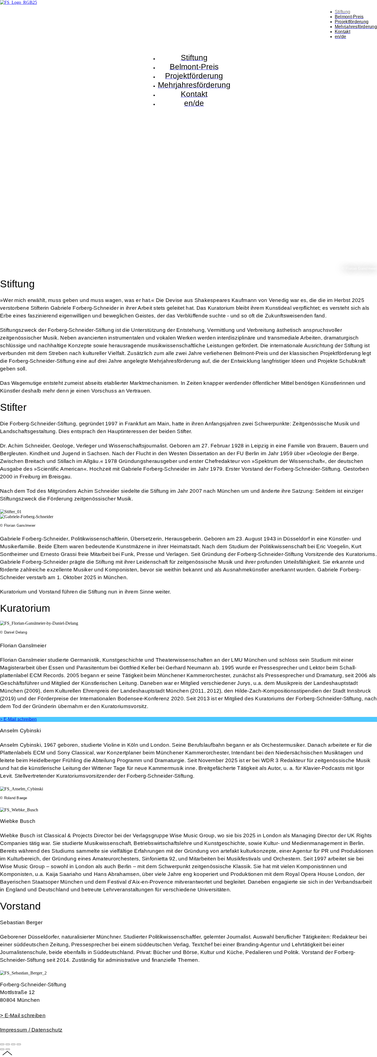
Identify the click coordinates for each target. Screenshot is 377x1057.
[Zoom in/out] (19, 1044)
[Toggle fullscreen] (13, 1044)
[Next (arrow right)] (8, 1049)
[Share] (8, 1044)
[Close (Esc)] (2, 1044)
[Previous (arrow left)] (2, 1049)
